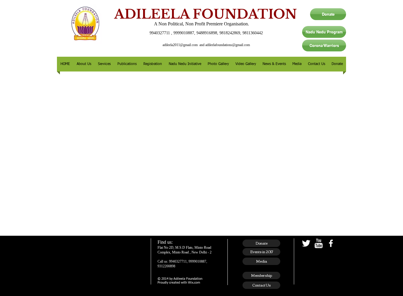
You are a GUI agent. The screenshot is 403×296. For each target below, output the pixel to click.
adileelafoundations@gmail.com (227, 45)
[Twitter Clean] (306, 243)
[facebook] (331, 243)
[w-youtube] (318, 243)
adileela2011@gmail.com (180, 45)
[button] (83, 64)
